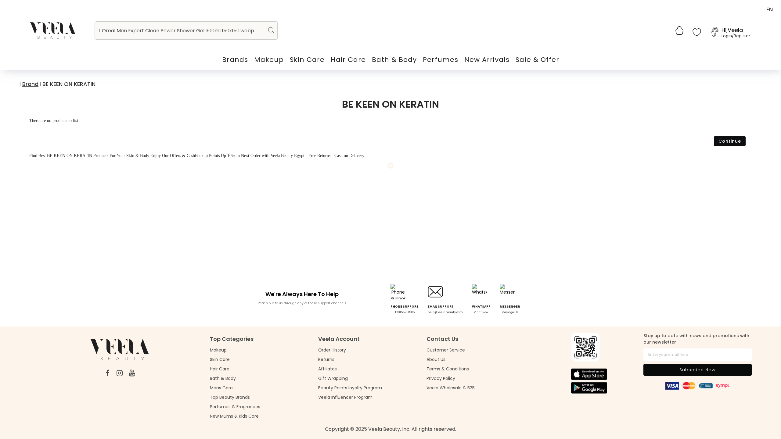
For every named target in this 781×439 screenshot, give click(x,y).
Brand (30, 84)
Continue (729, 141)
